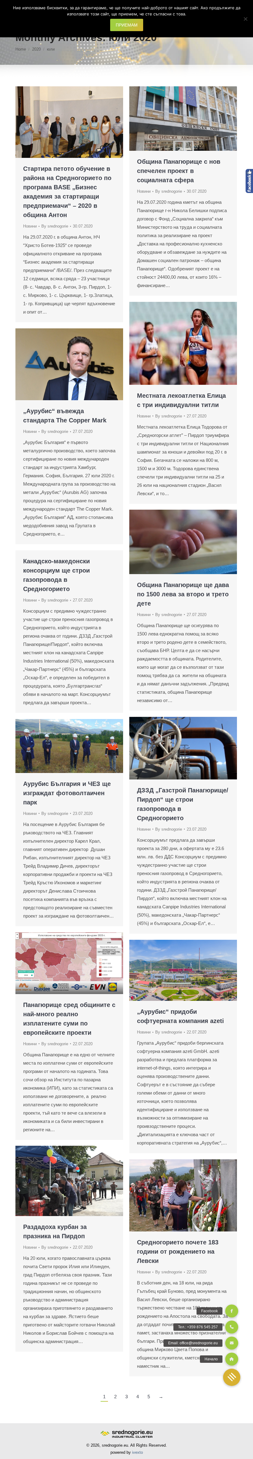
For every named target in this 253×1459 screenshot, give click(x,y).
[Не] (245, 19)
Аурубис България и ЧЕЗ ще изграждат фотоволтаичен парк (67, 793)
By (54, 226)
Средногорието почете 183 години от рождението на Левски (177, 1251)
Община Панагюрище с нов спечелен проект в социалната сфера (178, 170)
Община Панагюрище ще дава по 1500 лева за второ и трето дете (183, 594)
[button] (231, 1377)
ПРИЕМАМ (127, 25)
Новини (30, 226)
